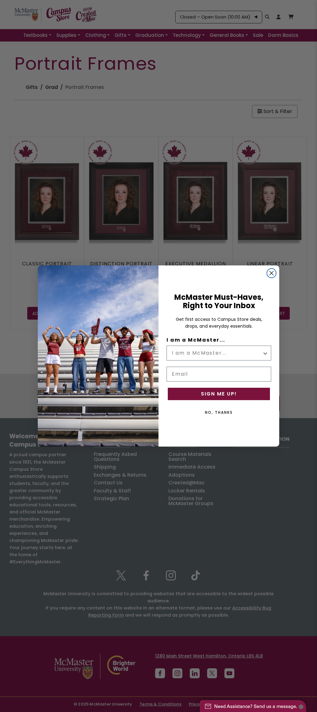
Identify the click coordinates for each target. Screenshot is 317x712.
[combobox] (217, 353)
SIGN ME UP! (219, 393)
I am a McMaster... (196, 339)
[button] (253, 703)
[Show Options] (265, 353)
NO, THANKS (219, 412)
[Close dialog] (271, 273)
